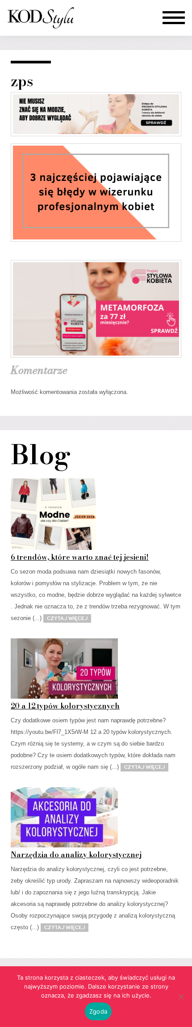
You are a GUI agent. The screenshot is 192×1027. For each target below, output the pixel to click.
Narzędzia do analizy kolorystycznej (76, 854)
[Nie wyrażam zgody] (180, 996)
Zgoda (98, 1011)
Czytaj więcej (67, 618)
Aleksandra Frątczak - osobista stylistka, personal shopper (40, 18)
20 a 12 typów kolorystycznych (65, 705)
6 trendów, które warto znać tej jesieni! (80, 557)
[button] (174, 18)
